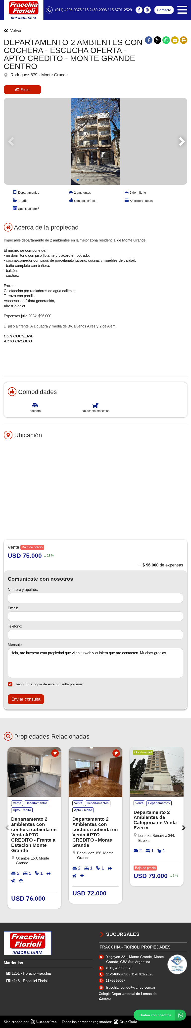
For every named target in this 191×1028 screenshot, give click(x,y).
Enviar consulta (25, 699)
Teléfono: (15, 626)
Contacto (164, 10)
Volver (15, 31)
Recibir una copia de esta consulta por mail (49, 684)
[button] (181, 141)
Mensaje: (15, 644)
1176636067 (115, 980)
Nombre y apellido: (23, 589)
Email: (13, 608)
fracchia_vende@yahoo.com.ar (130, 987)
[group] (95, 141)
